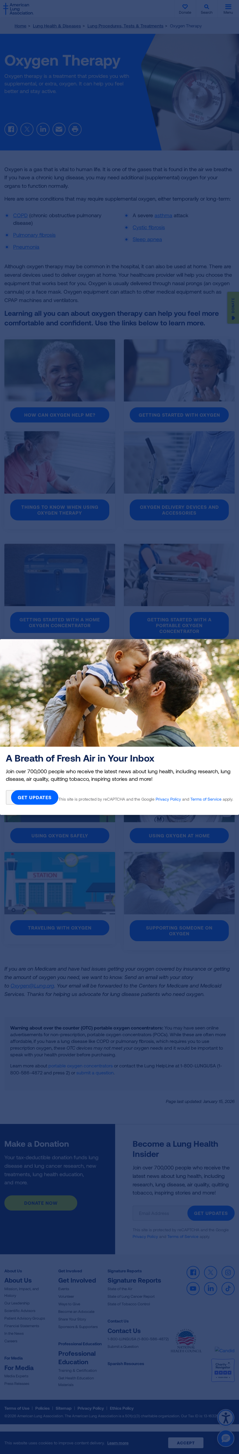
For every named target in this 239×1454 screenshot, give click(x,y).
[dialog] (119, 727)
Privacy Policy (168, 799)
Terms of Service (206, 799)
